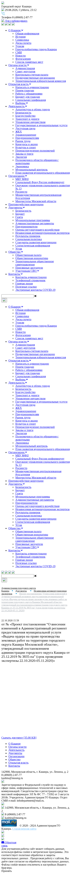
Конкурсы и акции (26, 144)
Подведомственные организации (35, 77)
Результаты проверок (27, 236)
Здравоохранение (25, 134)
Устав (18, 248)
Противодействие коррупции (26, 204)
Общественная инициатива (31, 258)
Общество (14, 251)
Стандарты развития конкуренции (35, 242)
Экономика (22, 166)
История (20, 36)
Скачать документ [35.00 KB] (18, 737)
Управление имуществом (30, 122)
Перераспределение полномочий (35, 150)
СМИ (18, 52)
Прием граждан (24, 90)
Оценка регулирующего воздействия (37, 229)
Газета (19, 217)
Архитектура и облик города (32, 109)
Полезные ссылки (26, 286)
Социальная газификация (30, 99)
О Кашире (14, 30)
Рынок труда (22, 141)
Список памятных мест (29, 61)
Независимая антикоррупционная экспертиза (42, 232)
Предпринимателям (27, 137)
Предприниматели (26, 226)
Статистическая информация (32, 245)
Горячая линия (24, 283)
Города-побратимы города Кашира (36, 49)
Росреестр (21, 191)
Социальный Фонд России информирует (39, 182)
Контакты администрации (31, 277)
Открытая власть (18, 84)
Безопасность (23, 112)
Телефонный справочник (30, 280)
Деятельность (16, 106)
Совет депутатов (25, 71)
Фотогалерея (23, 58)
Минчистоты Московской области (35, 201)
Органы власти (17, 65)
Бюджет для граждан (27, 96)
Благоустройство (25, 115)
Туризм (19, 46)
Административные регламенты (34, 223)
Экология (21, 156)
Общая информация (27, 33)
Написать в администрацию (32, 87)
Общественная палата (28, 255)
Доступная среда (25, 128)
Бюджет (20, 213)
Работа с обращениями (28, 93)
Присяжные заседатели (29, 267)
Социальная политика (28, 239)
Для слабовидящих (15, 20)
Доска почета (23, 42)
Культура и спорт (25, 147)
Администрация (25, 68)
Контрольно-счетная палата (31, 74)
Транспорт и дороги (27, 118)
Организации (16, 175)
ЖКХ (18, 131)
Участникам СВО (26, 270)
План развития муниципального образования (42, 172)
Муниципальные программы (32, 220)
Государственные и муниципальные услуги (41, 125)
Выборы (20, 103)
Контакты (14, 274)
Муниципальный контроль (31, 169)
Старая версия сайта (24, 828)
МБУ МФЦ (22, 179)
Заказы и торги (24, 153)
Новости (20, 55)
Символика (22, 39)
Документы (15, 207)
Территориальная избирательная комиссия (40, 80)
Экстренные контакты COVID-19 (35, 289)
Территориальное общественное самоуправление (34, 263)
